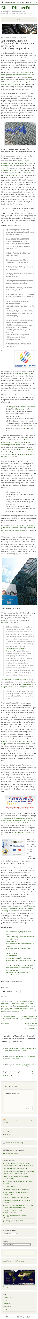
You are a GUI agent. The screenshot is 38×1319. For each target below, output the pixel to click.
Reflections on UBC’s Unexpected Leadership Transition (12, 1211)
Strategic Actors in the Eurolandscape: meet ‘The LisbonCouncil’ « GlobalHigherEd (19, 1049)
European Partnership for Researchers (18, 958)
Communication (6, 623)
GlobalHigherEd (15, 8)
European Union (28, 1003)
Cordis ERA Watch (11, 941)
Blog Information (8, 1261)
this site (33, 426)
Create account (7, 1297)
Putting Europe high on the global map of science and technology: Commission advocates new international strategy (18, 527)
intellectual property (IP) (21, 1005)
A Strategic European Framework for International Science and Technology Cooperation (18, 163)
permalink (16, 1011)
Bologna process (19, 1001)
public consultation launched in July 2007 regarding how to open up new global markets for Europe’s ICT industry (18, 454)
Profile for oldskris (18, 1261)
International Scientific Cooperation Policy (19, 968)
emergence (12, 407)
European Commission (8, 170)
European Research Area (25, 373)
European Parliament (11, 175)
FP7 (6, 1010)
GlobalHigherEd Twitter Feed (13, 1150)
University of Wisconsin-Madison (15, 679)
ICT (8, 1010)
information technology (7, 1005)
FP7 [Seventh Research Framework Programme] (17, 648)
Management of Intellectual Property (18, 972)
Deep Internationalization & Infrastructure (15, 1168)
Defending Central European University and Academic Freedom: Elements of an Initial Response (18, 1172)
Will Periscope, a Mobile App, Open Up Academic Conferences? (14, 1221)
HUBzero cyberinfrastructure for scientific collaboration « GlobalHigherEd (19, 1057)
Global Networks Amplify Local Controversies (16, 1189)
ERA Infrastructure (12, 956)
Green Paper (22, 428)
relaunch (32, 407)
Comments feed (7, 1307)
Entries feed (6, 1303)
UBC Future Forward (9, 1186)
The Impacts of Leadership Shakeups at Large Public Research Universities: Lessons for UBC (18, 1206)
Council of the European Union (22, 173)
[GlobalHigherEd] (19, 33)
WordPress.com (7, 1310)
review (23, 407)
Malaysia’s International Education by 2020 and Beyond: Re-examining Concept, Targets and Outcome (18, 1164)
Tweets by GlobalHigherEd (10, 1153)
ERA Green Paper (11, 953)
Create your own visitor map (11, 1287)
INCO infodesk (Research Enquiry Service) (19, 965)
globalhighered (20, 37)
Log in (5, 1300)
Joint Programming (12, 970)
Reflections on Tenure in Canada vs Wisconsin (16, 1197)
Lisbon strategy (19, 409)
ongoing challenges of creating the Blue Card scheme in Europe (18, 741)
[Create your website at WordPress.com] (19, 2)
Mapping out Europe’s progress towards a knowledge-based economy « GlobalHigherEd (19, 1065)
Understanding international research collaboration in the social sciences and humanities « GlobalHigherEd (19, 1074)
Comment (27, 1108)
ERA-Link (7, 473)
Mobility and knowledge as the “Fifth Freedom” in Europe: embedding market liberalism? (16, 442)
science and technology (16, 1010)
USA (9, 1006)
